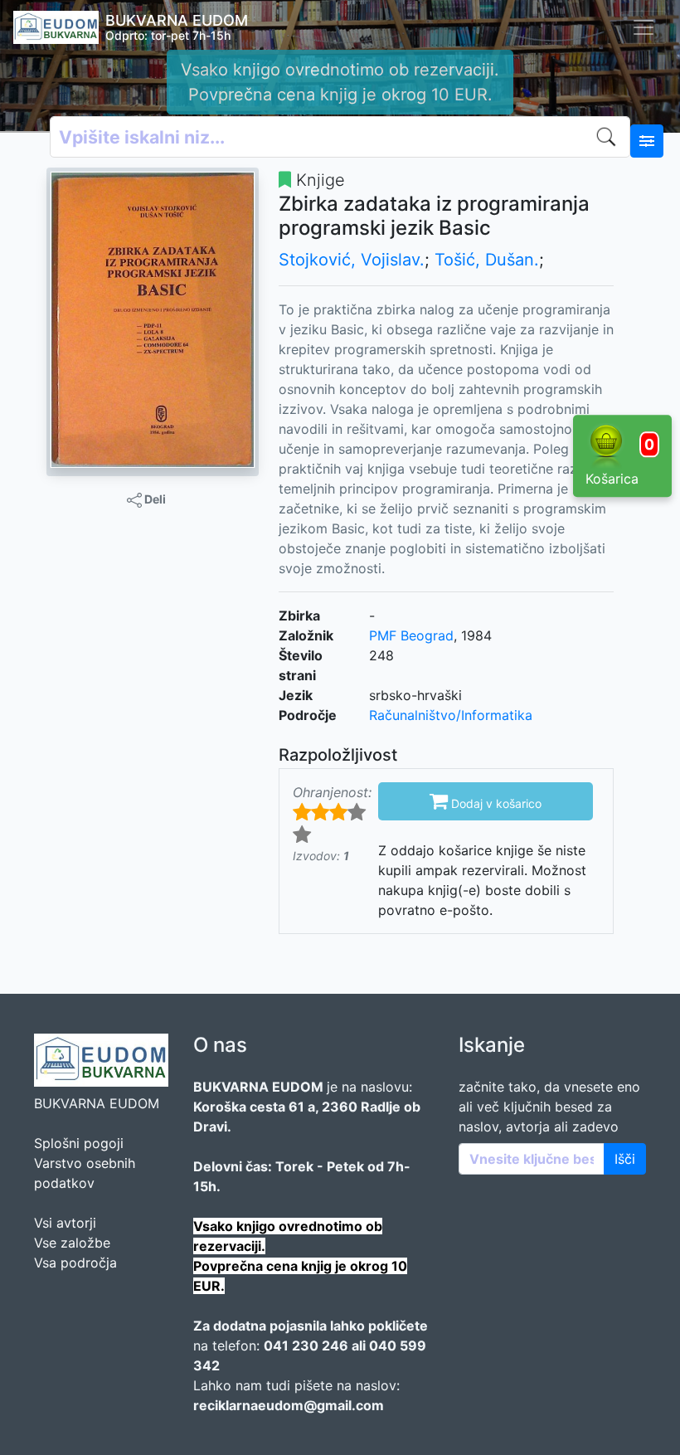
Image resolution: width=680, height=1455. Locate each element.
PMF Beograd (411, 635)
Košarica (619, 461)
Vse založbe (72, 1242)
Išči (624, 1159)
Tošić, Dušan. (487, 260)
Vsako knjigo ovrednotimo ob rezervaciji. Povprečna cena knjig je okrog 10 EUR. (340, 82)
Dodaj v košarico (486, 800)
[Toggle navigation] (643, 27)
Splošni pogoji (79, 1143)
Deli (154, 499)
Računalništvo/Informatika (450, 715)
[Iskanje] (609, 137)
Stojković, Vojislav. (352, 260)
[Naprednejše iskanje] (646, 141)
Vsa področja (75, 1262)
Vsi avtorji (65, 1222)
